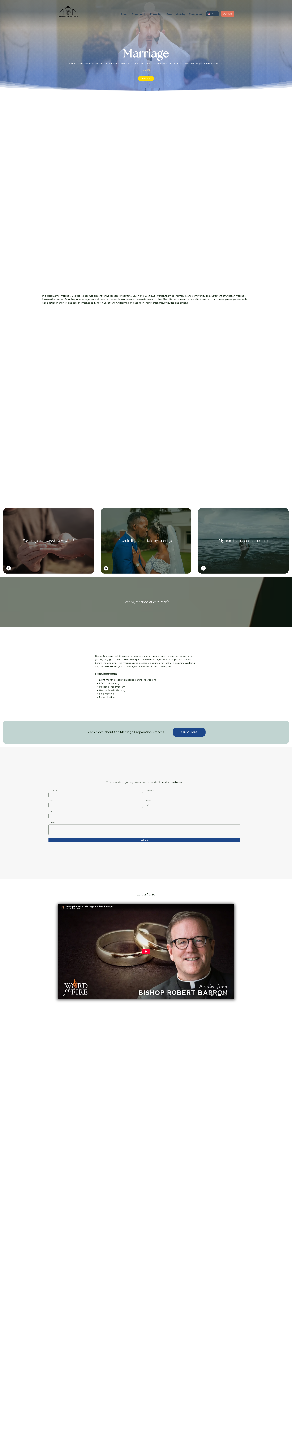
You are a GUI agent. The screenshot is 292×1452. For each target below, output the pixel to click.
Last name (150, 790)
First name (52, 790)
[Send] (8, 568)
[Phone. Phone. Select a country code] (149, 805)
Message (51, 822)
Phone (148, 801)
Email (50, 801)
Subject (51, 811)
